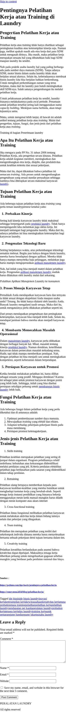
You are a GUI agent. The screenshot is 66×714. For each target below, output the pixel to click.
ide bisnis (14, 598)
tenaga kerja (12, 611)
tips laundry (25, 611)
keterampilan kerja (15, 601)
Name (4, 667)
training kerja (39, 611)
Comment (6, 638)
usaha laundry (45, 614)
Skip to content (8, 1)
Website (4, 681)
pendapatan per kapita (20, 608)
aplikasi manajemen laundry (49, 262)
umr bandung (18, 614)
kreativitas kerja (51, 601)
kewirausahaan (34, 601)
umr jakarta (31, 614)
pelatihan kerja (43, 604)
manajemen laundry (19, 340)
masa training (18, 604)
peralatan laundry (42, 608)
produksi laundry (40, 223)
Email (4, 674)
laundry (4, 183)
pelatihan (30, 604)
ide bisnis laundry (29, 598)
